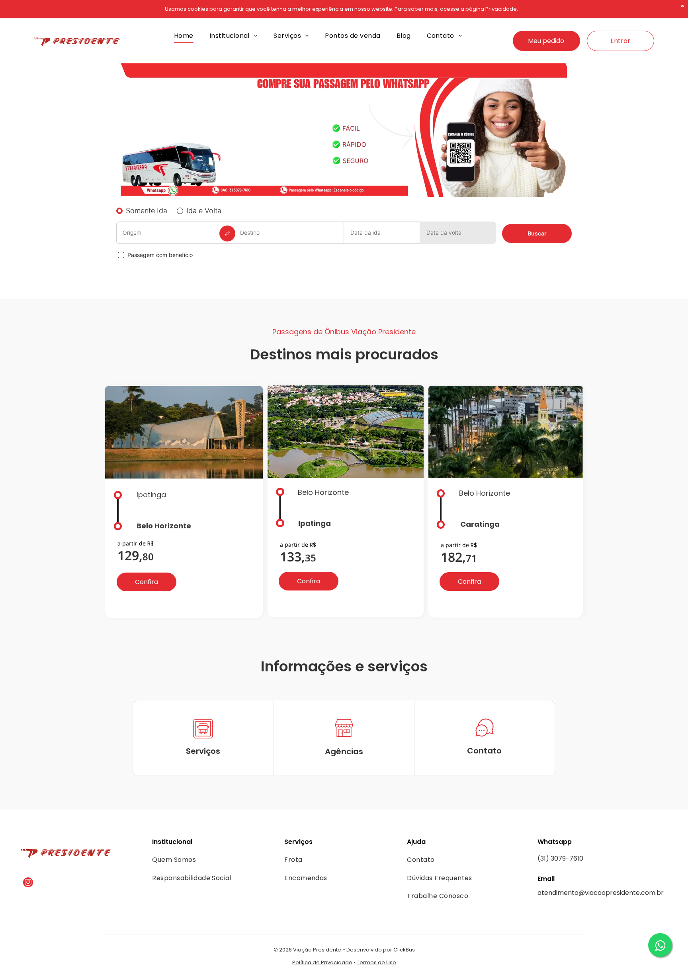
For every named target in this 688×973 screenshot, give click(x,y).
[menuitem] (183, 36)
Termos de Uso (376, 962)
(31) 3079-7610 (560, 858)
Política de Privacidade (322, 962)
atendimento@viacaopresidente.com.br (601, 892)
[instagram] (28, 883)
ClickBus (404, 949)
